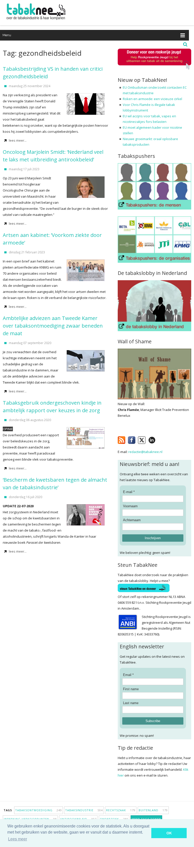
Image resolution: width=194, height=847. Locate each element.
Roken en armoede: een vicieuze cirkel (152, 99)
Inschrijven (153, 538)
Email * (128, 675)
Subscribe (153, 721)
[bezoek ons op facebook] (159, 439)
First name (131, 689)
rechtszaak (120, 810)
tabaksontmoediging (38, 810)
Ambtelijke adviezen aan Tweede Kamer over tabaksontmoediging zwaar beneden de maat (53, 326)
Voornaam (130, 506)
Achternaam (132, 520)
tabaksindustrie (84, 810)
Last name (130, 703)
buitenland (153, 810)
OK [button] (169, 833)
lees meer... (18, 140)
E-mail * (129, 492)
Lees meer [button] (17, 839)
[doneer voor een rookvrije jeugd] (154, 68)
